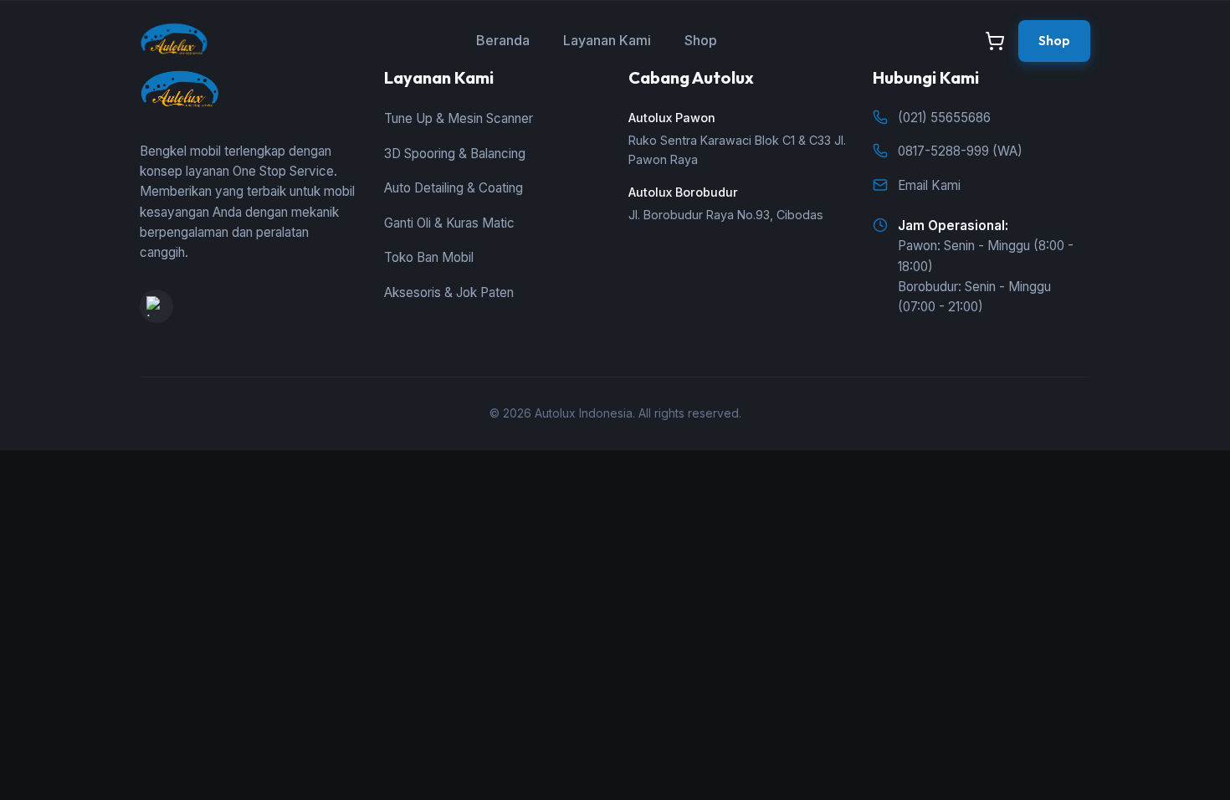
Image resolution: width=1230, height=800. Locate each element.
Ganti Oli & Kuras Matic (449, 223)
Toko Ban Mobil (429, 257)
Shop (700, 40)
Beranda (503, 40)
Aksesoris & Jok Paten (449, 292)
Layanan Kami (607, 40)
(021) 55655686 (944, 118)
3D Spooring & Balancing (454, 154)
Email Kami (929, 185)
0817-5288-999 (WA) (960, 151)
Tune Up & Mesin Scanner (458, 118)
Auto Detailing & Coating (453, 188)
